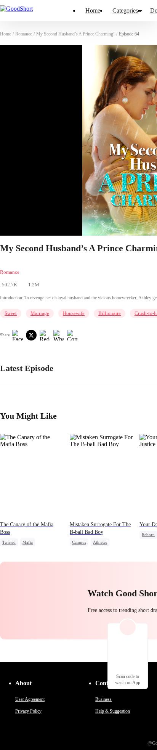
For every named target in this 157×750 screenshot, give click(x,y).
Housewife (74, 313)
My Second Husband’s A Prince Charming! (75, 34)
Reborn (148, 534)
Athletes (100, 542)
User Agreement (30, 699)
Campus (79, 542)
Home (92, 10)
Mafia (27, 542)
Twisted (9, 542)
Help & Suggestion (112, 711)
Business (103, 699)
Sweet (11, 313)
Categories (125, 10)
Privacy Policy (28, 711)
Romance (23, 34)
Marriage (39, 313)
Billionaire (109, 313)
